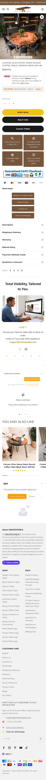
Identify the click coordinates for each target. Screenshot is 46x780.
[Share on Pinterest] (18, 271)
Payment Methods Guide (33, 594)
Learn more (24, 83)
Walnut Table (8, 586)
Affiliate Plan (30, 632)
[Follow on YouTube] (20, 747)
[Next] (26, 349)
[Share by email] (22, 271)
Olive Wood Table (10, 590)
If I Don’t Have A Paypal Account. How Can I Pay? (32, 603)
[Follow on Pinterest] (15, 747)
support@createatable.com (18, 717)
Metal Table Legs (9, 629)
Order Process (23, 202)
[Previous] (20, 349)
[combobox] (35, 496)
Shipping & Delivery (11, 670)
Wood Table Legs (10, 641)
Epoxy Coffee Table (10, 610)
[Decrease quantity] (5, 103)
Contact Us (23, 209)
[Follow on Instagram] (9, 747)
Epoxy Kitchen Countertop (8, 623)
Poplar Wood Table (10, 595)
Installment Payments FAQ (32, 611)
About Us (6, 657)
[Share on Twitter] (14, 271)
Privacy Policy (8, 687)
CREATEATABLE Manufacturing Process (32, 582)
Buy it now (23, 120)
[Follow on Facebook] (3, 747)
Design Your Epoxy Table (23, 195)
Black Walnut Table (10, 582)
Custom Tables (23, 129)
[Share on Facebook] (10, 271)
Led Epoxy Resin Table (9, 600)
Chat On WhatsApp (23, 216)
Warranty (6, 674)
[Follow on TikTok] (26, 747)
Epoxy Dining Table (11, 606)
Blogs (4, 691)
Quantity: (6, 99)
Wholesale (7, 666)
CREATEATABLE (23, 771)
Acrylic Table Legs (10, 637)
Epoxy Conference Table (10, 615)
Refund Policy (8, 679)
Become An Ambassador (30, 626)
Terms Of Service (9, 683)
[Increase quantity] (13, 103)
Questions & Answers (30, 619)
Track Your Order (32, 589)
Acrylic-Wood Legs (10, 633)
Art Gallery (6, 695)
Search (5, 653)
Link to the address (14, 727)
